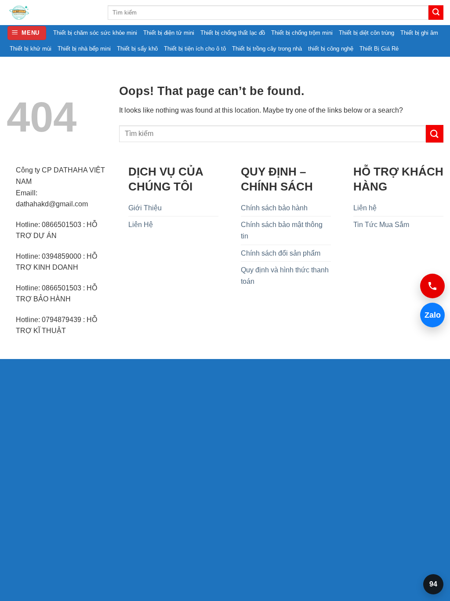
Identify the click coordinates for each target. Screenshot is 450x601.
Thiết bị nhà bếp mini (84, 48)
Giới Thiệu (145, 208)
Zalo (430, 315)
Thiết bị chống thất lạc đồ (232, 32)
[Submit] (435, 12)
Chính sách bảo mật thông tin (282, 230)
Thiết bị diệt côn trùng (366, 32)
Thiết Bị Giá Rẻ (379, 48)
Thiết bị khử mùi (30, 48)
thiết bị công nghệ (330, 48)
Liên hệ (365, 208)
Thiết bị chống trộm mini (302, 32)
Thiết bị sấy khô (137, 48)
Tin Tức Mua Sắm (381, 224)
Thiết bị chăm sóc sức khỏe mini (95, 32)
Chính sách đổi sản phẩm (280, 253)
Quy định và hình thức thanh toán (285, 275)
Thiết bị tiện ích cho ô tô (195, 48)
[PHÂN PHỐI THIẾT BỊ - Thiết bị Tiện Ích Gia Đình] (50, 12)
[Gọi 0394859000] (432, 286)
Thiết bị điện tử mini (168, 32)
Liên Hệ (140, 224)
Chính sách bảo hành (274, 208)
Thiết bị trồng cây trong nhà (267, 48)
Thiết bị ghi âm (419, 32)
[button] (27, 33)
